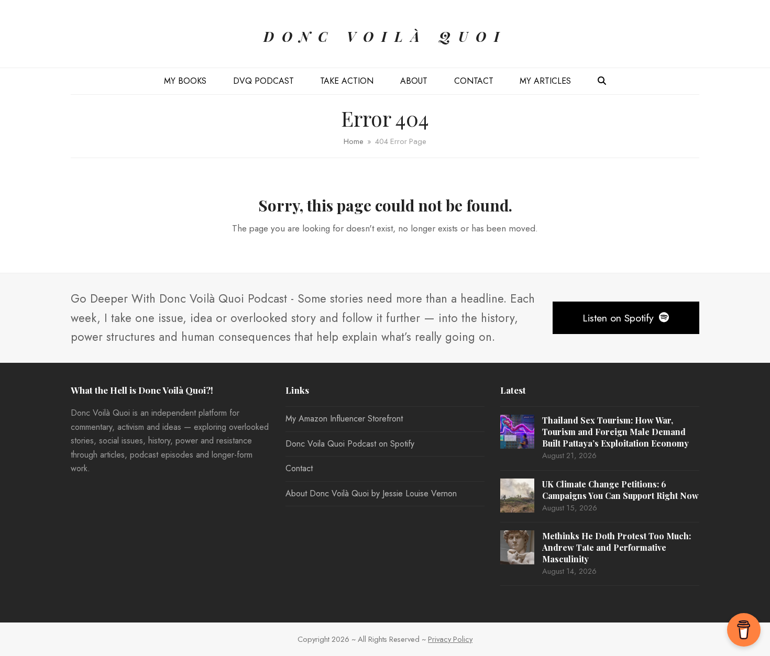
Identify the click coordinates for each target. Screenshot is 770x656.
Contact (299, 468)
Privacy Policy (450, 639)
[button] (602, 81)
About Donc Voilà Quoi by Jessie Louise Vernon (371, 493)
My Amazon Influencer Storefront (344, 419)
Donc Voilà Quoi (385, 36)
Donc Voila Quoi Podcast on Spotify (349, 444)
